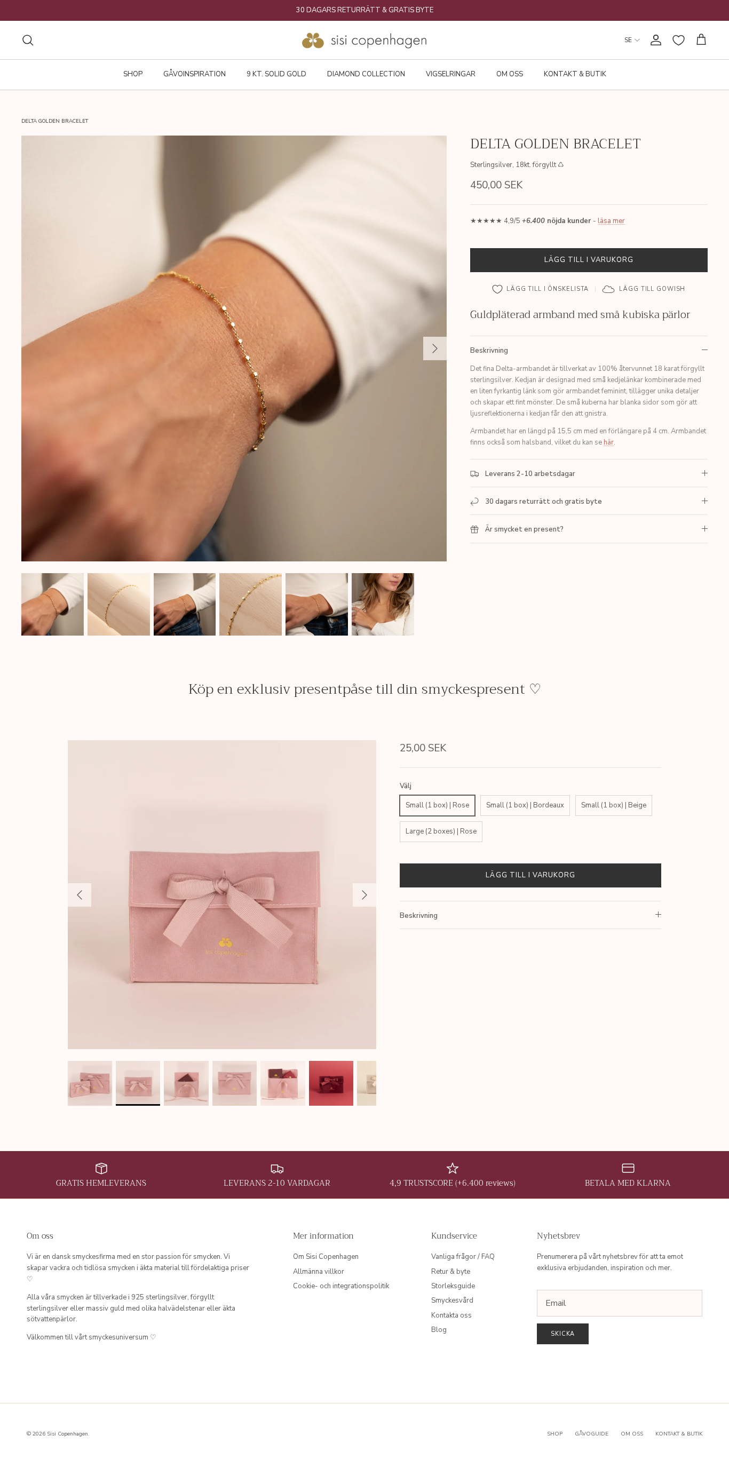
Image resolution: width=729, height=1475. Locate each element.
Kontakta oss (451, 1315)
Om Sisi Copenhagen (326, 1257)
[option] (234, 348)
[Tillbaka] (79, 895)
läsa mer (611, 221)
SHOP (132, 74)
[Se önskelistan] (678, 40)
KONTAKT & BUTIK (575, 74)
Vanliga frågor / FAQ (463, 1257)
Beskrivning (489, 350)
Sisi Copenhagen (67, 1434)
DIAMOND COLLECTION (366, 74)
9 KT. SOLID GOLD (276, 74)
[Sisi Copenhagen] (364, 40)
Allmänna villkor (318, 1271)
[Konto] (653, 40)
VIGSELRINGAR (451, 74)
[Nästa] (435, 348)
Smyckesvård (452, 1300)
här (609, 442)
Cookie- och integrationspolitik (341, 1286)
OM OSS (509, 74)
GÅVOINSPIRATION (194, 74)
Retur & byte (450, 1271)
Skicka (563, 1334)
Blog (439, 1330)
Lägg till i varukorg (589, 260)
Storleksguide (453, 1286)
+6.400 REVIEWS (405, 12)
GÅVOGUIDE (591, 1434)
